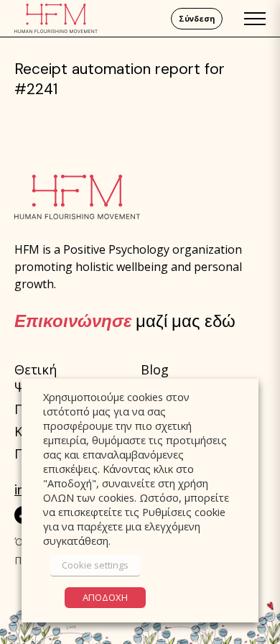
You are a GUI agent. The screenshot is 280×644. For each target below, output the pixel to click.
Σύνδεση (197, 19)
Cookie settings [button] (95, 564)
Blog (155, 369)
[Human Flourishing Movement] (56, 18)
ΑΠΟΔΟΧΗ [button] (105, 597)
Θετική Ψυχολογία (48, 378)
